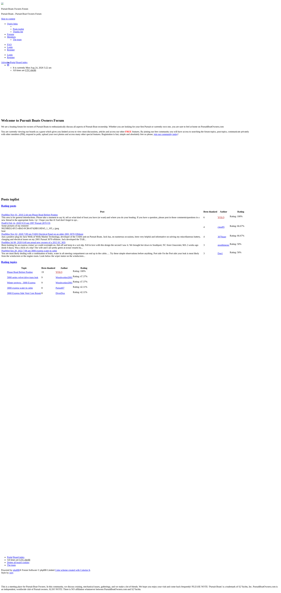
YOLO (221, 217)
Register (11, 57)
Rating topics (9, 262)
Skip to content (8, 19)
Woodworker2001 (64, 277)
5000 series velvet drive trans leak (22, 277)
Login (10, 55)
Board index (18, 557)
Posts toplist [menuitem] (18, 29)
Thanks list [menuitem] (18, 31)
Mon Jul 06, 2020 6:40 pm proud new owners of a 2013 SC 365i (33, 242)
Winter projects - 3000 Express (21, 282)
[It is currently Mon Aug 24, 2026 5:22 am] (8, 65)
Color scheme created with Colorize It (72, 570)
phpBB (16, 570)
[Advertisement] (25, 94)
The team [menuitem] (17, 39)
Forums (10, 34)
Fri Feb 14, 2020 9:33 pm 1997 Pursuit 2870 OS (25, 223)
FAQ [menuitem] (9, 44)
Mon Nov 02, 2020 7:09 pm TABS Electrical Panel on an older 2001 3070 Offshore (42, 234)
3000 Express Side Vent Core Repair (24, 293)
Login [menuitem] (10, 47)
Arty (11, 572)
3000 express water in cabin (20, 288)
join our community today (166, 134)
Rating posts (8, 205)
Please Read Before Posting (20, 272)
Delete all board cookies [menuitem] (18, 562)
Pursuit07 (60, 288)
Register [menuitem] (11, 50)
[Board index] (2, 4)
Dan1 (220, 253)
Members (11, 37)
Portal (13, 62)
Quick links (12, 24)
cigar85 (221, 227)
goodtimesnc (223, 245)
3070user (222, 236)
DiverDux (60, 293)
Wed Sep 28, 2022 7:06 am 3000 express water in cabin (29, 251)
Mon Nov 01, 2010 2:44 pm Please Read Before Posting (29, 215)
